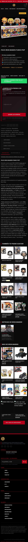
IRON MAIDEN (12, 8)
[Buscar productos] (21, 5)
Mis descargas (8, 509)
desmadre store (9, 130)
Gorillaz (6, 486)
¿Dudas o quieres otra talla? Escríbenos (13, 81)
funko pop (21, 163)
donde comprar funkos (6, 132)
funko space (12, 134)
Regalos (6, 472)
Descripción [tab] (5, 152)
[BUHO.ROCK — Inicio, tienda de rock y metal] (14, 5)
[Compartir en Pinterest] (17, 125)
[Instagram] (2, 446)
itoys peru (3, 136)
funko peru (21, 132)
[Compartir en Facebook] (8, 125)
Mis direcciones (8, 511)
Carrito (6, 516)
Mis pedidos (7, 507)
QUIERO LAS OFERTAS (14, 114)
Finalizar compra (8, 518)
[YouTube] (11, 446)
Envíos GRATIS (8, 495)
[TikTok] (5, 446)
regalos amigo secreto (11, 136)
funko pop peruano (5, 134)
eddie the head (15, 132)
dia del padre (16, 130)
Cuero (6, 470)
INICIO (2, 8)
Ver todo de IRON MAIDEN (13, 422)
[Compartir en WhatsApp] (14, 125)
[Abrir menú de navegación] (2, 5)
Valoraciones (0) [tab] (15, 152)
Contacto (7, 493)
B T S (5, 484)
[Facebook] (8, 446)
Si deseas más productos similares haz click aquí (12, 156)
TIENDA (6, 8)
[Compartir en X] (11, 125)
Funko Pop (4, 46)
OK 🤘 (24, 461)
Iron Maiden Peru (20, 134)
